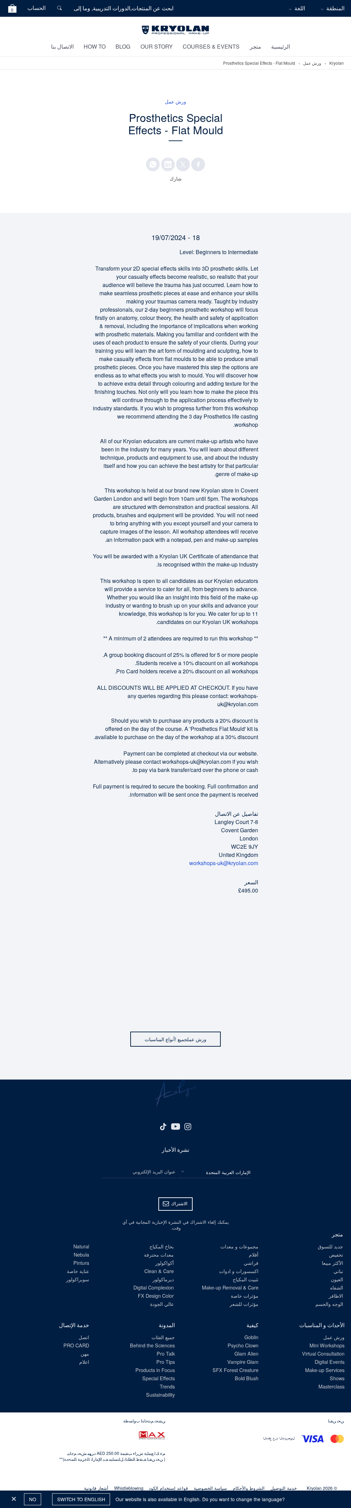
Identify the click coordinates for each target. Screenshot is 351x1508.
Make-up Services (324, 1369)
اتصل (83, 1337)
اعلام (84, 1361)
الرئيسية (280, 46)
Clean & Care (159, 1270)
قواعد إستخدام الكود (168, 1488)
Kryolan (336, 63)
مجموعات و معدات (239, 1246)
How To (95, 46)
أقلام (253, 1254)
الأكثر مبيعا (332, 1262)
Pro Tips (165, 1361)
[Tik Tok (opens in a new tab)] (163, 1126)
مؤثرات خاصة (244, 1295)
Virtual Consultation (323, 1353)
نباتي (338, 1270)
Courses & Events (211, 46)
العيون (337, 1279)
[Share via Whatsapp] (153, 164)
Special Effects (158, 1378)
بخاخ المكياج (161, 1246)
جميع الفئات (163, 1337)
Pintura (81, 1262)
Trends (167, 1386)
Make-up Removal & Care (230, 1287)
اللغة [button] (299, 8)
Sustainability (160, 1394)
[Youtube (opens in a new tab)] (175, 1126)
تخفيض (336, 1254)
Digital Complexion (153, 1287)
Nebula (81, 1254)
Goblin (251, 1337)
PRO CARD (76, 1345)
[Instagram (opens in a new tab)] (187, 1126)
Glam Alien (246, 1353)
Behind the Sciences (152, 1345)
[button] (12, 9)
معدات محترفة (159, 1254)
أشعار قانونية (96, 1488)
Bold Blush (246, 1378)
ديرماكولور (163, 1279)
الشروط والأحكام (249, 1488)
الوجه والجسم (329, 1303)
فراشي (251, 1262)
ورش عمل (312, 63)
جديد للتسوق (330, 1246)
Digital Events (329, 1361)
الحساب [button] (36, 8)
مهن (85, 1353)
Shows (337, 1378)
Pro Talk (166, 1353)
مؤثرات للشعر (244, 1303)
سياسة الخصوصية (210, 1488)
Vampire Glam (242, 1361)
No (32, 1499)
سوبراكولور (77, 1279)
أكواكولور (164, 1262)
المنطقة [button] (335, 8)
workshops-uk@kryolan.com (223, 863)
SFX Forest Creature (235, 1369)
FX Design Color (156, 1295)
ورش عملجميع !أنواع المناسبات (175, 1039)
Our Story (157, 46)
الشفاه (336, 1287)
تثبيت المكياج (245, 1279)
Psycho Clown (243, 1345)
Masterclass (331, 1386)
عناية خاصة (78, 1270)
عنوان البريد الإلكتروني (154, 1171)
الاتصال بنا (62, 46)
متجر (255, 46)
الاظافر (336, 1295)
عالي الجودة (162, 1303)
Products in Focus (155, 1369)
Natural (81, 1246)
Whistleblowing (128, 1488)
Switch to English (81, 1499)
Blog (123, 46)
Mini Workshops (327, 1345)
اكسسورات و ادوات (238, 1270)
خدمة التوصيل (283, 1488)
